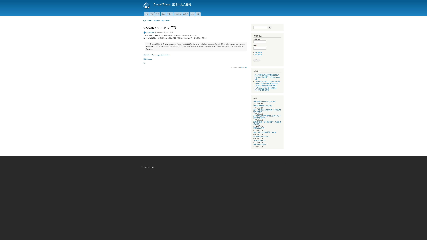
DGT (192, 14)
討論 (146, 14)
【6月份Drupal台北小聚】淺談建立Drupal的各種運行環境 (266, 89)
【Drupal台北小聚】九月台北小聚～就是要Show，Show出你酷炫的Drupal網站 (267, 82)
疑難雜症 (157, 21)
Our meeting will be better (261, 136)
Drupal (152, 167)
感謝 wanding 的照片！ (260, 144)
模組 (163, 14)
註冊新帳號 (258, 52)
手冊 (157, 14)
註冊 (246, 67)
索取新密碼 (258, 55)
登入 (198, 14)
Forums (149, 21)
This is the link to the (259, 140)
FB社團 (185, 14)
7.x (144, 63)
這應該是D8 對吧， (259, 128)
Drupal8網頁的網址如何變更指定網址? (267, 75)
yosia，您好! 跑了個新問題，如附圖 (264, 132)
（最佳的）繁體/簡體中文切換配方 (266, 86)
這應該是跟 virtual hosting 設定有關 (264, 102)
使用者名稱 (257, 39)
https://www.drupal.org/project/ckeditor (156, 55)
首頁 (144, 21)
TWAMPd (177, 14)
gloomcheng (151, 32)
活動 (151, 14)
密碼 (255, 46)
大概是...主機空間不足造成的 (262, 106)
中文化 (169, 14)
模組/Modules (165, 21)
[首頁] (147, 6)
